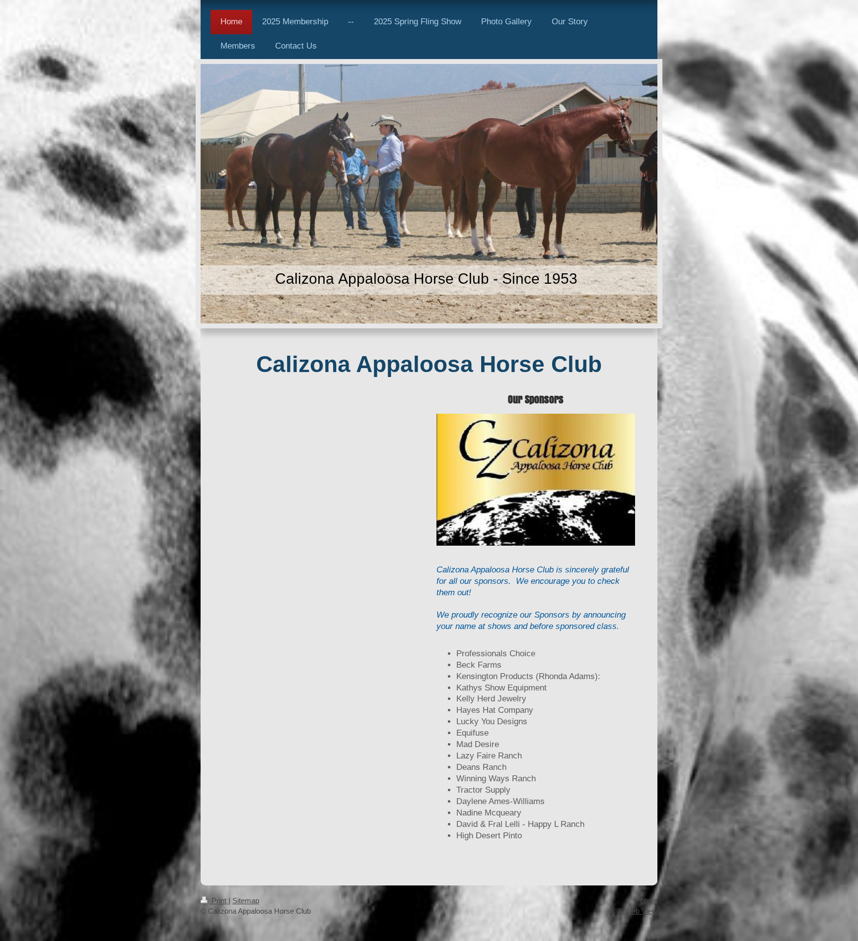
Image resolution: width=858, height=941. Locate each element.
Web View (641, 911)
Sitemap (245, 900)
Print (219, 900)
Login (648, 900)
